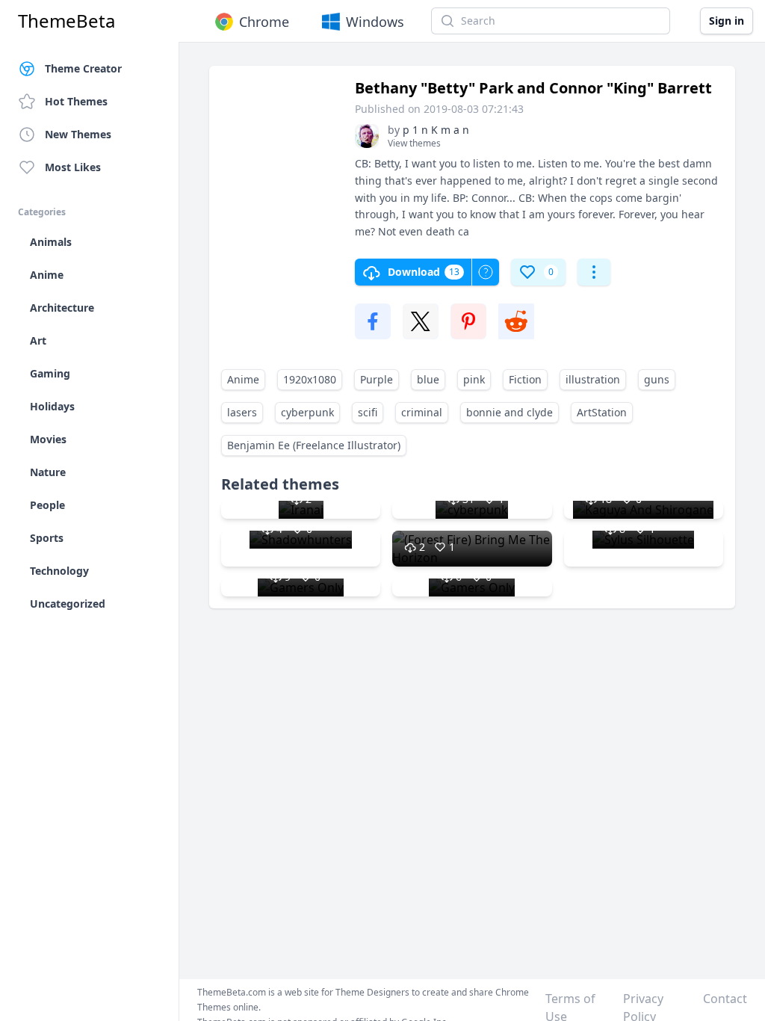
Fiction (525, 379)
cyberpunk (307, 412)
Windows (375, 22)
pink (474, 379)
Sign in (726, 20)
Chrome (264, 22)
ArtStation (602, 412)
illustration (593, 379)
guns (656, 379)
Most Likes (73, 167)
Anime (243, 379)
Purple (376, 379)
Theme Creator (83, 68)
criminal (421, 412)
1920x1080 (309, 379)
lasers (242, 412)
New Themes (78, 134)
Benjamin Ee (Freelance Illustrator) (313, 445)
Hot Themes (76, 101)
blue (428, 379)
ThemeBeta (66, 21)
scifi (367, 412)
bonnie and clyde (509, 412)
